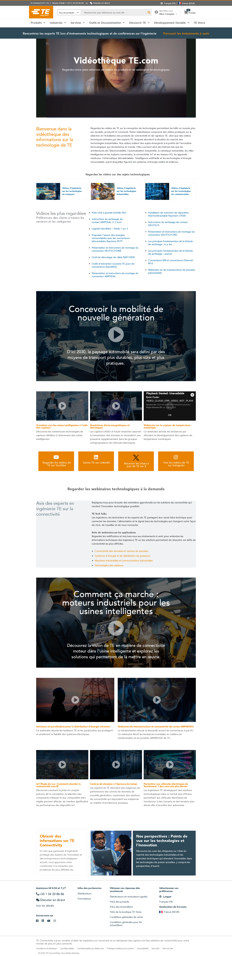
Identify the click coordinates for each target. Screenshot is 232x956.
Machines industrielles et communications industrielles (124, 560)
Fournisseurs (84, 898)
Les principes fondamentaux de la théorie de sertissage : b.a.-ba (170, 243)
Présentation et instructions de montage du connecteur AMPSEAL (115, 275)
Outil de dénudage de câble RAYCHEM (113, 257)
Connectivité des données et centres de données (121, 551)
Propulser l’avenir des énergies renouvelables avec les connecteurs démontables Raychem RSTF (111, 238)
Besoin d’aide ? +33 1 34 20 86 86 (68, 3)
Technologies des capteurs (109, 565)
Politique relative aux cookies (120, 948)
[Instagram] (56, 920)
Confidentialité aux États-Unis (90, 948)
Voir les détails (45, 905)
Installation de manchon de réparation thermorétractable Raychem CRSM (168, 214)
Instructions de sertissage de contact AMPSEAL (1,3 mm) (107, 221)
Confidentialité (67, 948)
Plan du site (168, 948)
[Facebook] (39, 920)
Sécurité (155, 948)
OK (170, 415)
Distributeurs (84, 893)
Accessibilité (142, 948)
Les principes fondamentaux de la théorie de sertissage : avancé (170, 252)
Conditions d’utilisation (46, 948)
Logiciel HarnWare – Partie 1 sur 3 (110, 228)
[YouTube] (50, 920)
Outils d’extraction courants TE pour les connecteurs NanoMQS (113, 265)
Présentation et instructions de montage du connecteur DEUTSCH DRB (115, 249)
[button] (116, 334)
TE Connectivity (41, 12)
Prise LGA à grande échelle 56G (109, 212)
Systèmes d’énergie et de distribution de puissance (122, 555)
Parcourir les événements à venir (186, 33)
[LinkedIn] (44, 920)
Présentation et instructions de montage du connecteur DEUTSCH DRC (171, 233)
